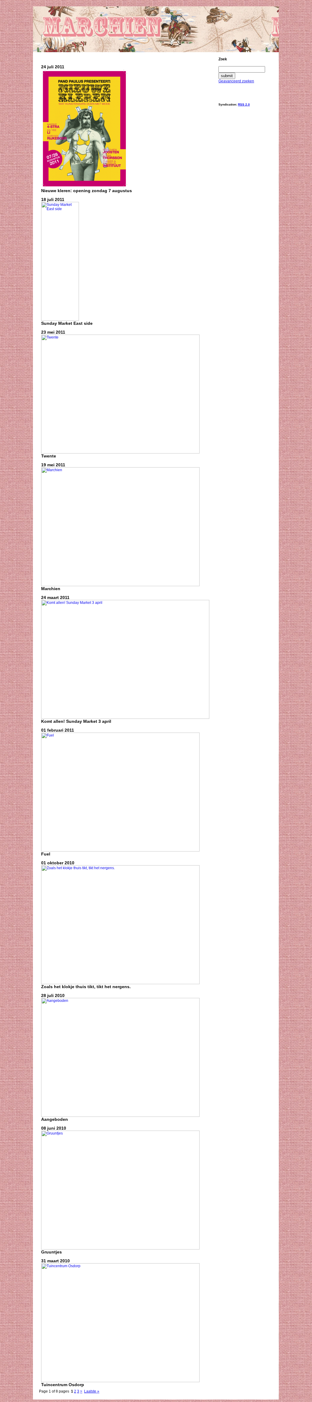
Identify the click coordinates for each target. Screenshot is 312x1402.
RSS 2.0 (244, 104)
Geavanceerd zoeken (236, 81)
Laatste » (91, 1391)
